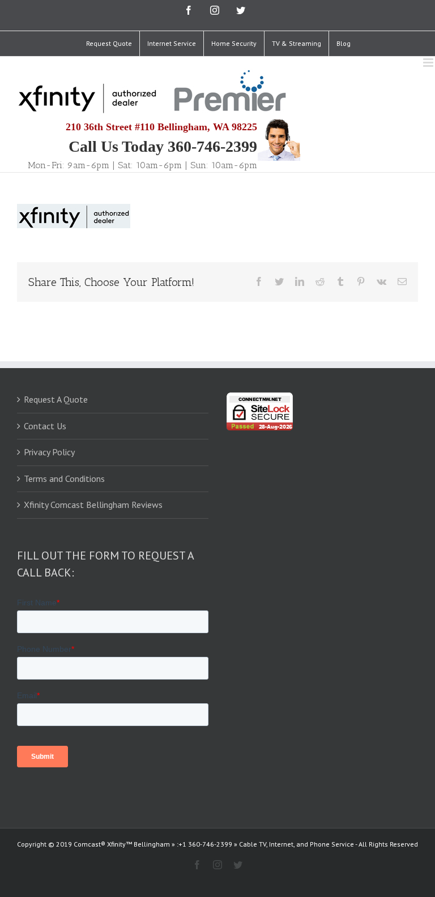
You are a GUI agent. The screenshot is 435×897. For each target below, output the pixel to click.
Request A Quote (56, 399)
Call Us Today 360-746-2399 (163, 146)
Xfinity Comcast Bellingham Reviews (93, 504)
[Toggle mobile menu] (429, 63)
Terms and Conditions (64, 478)
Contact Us (45, 426)
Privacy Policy (49, 452)
